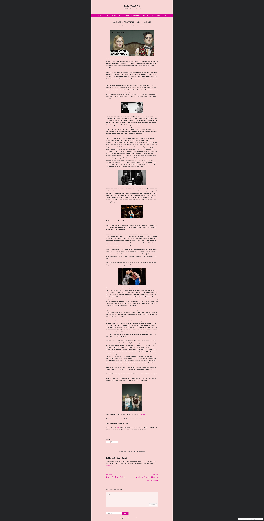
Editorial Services (148, 15)
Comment (153, 504)
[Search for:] (114, 513)
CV (165, 15)
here (118, 427)
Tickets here (143, 414)
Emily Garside (132, 5)
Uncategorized (142, 25)
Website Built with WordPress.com (136, 518)
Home (99, 15)
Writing (107, 15)
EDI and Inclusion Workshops (132, 15)
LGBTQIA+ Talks (116, 15)
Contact (159, 15)
